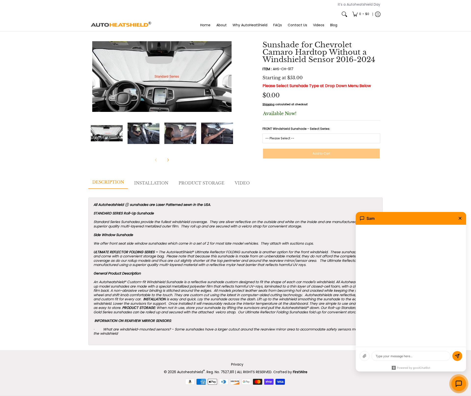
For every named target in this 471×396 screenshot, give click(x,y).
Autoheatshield (191, 372)
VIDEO (242, 183)
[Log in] (378, 14)
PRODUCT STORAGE (201, 183)
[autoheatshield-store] (121, 25)
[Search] (344, 14)
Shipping (268, 104)
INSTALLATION (151, 183)
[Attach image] (364, 356)
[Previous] (94, 76)
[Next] (229, 76)
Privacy (237, 364)
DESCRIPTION (108, 182)
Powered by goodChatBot (413, 368)
